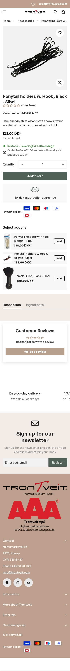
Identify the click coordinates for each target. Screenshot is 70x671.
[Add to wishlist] (60, 33)
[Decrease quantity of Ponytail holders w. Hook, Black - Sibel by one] (22, 164)
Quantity (9, 164)
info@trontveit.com (16, 572)
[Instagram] (17, 582)
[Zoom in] (60, 83)
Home (7, 20)
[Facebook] (7, 582)
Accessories (26, 20)
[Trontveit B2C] (35, 12)
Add (59, 241)
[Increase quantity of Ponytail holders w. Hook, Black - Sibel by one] (63, 164)
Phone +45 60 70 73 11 (17, 566)
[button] (63, 12)
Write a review (35, 351)
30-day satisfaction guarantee (35, 197)
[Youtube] (28, 582)
